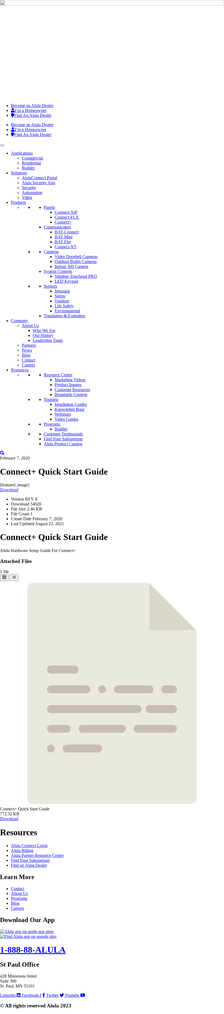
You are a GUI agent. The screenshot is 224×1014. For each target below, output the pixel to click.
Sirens (60, 296)
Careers (28, 365)
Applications (22, 153)
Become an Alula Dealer (32, 105)
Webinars (63, 414)
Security (29, 187)
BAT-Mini (63, 237)
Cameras (51, 251)
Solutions (19, 173)
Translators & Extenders (64, 315)
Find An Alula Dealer (32, 115)
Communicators (57, 227)
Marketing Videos (70, 379)
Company (19, 320)
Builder (28, 168)
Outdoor (62, 301)
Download (9, 489)
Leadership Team (48, 340)
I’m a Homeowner (30, 110)
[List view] (14, 577)
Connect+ (63, 222)
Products (18, 202)
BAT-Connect (67, 232)
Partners (29, 345)
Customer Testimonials (63, 434)
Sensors (50, 286)
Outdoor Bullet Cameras (76, 261)
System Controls (58, 271)
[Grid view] (4, 577)
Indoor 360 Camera (71, 266)
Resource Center (58, 374)
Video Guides (66, 419)
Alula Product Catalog (63, 443)
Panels (49, 207)
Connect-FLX (67, 217)
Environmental (67, 310)
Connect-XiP (66, 212)
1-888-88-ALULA (33, 950)
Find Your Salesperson (63, 439)
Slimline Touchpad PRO (76, 276)
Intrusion (62, 291)
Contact (28, 360)
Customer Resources (72, 389)
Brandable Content (71, 394)
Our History (43, 335)
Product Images (68, 384)
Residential (31, 163)
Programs (52, 424)
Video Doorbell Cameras (76, 256)
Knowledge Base (69, 409)
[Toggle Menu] (2, 145)
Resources (20, 370)
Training (51, 399)
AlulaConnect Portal (39, 177)
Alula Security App (38, 182)
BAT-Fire (63, 241)
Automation (32, 192)
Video (27, 197)
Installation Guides (71, 404)
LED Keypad (66, 281)
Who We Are (44, 330)
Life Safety (64, 306)
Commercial (32, 158)
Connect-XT (65, 246)
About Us (30, 325)
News (27, 350)
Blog (26, 355)
